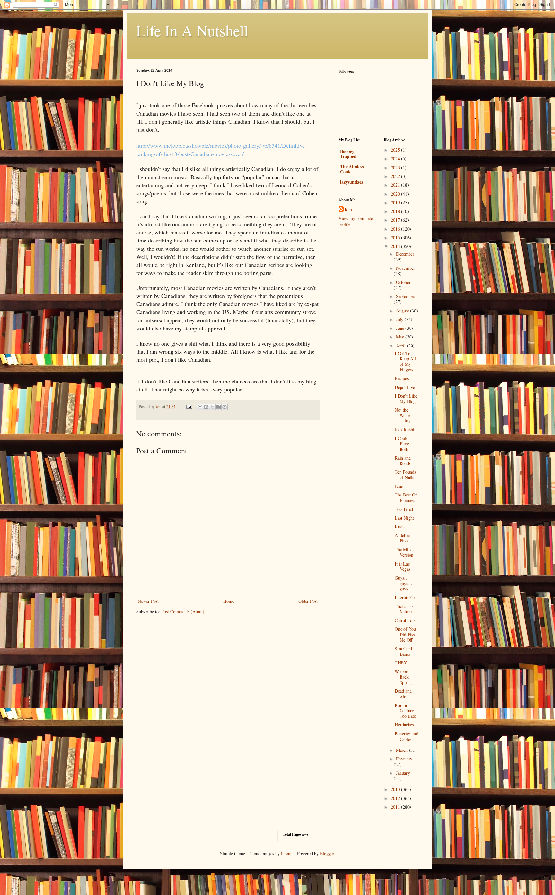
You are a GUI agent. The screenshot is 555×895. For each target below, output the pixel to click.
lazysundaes (351, 182)
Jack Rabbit (405, 429)
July (400, 319)
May (400, 337)
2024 (396, 158)
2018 (396, 211)
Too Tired (404, 509)
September (405, 296)
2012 (396, 798)
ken (348, 209)
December (405, 254)
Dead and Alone (403, 693)
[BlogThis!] (206, 407)
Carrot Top (405, 620)
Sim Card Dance (403, 651)
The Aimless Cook (352, 169)
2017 (396, 220)
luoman (288, 853)
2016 (396, 229)
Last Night (404, 518)
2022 (396, 176)
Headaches (404, 725)
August (403, 311)
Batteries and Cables (406, 736)
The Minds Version (404, 552)
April (401, 346)
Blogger (327, 853)
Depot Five (405, 387)
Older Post (308, 601)
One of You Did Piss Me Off (405, 634)
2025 (396, 150)
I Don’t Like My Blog (406, 398)
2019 (396, 202)
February (404, 759)
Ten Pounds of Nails (405, 474)
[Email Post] (188, 406)
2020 (396, 194)
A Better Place (402, 538)
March (402, 750)
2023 (396, 167)
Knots (400, 526)
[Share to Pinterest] (224, 407)
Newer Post (148, 601)
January (403, 773)
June (400, 328)
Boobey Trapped (348, 154)
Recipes (402, 378)
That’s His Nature (404, 609)
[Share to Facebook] (218, 407)
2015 (396, 237)
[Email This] (200, 407)
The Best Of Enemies (406, 497)
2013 (396, 789)
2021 (396, 185)
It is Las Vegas (402, 566)
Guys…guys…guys (403, 583)
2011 (396, 807)
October (403, 282)
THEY (401, 663)
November (405, 268)
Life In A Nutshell (192, 30)
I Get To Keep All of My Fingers (405, 361)
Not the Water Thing (402, 415)
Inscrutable (405, 597)
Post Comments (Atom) (182, 612)
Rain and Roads (403, 460)
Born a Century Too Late (405, 710)
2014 (396, 246)
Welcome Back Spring (403, 677)
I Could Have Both (402, 443)
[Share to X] (212, 407)
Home (228, 601)
